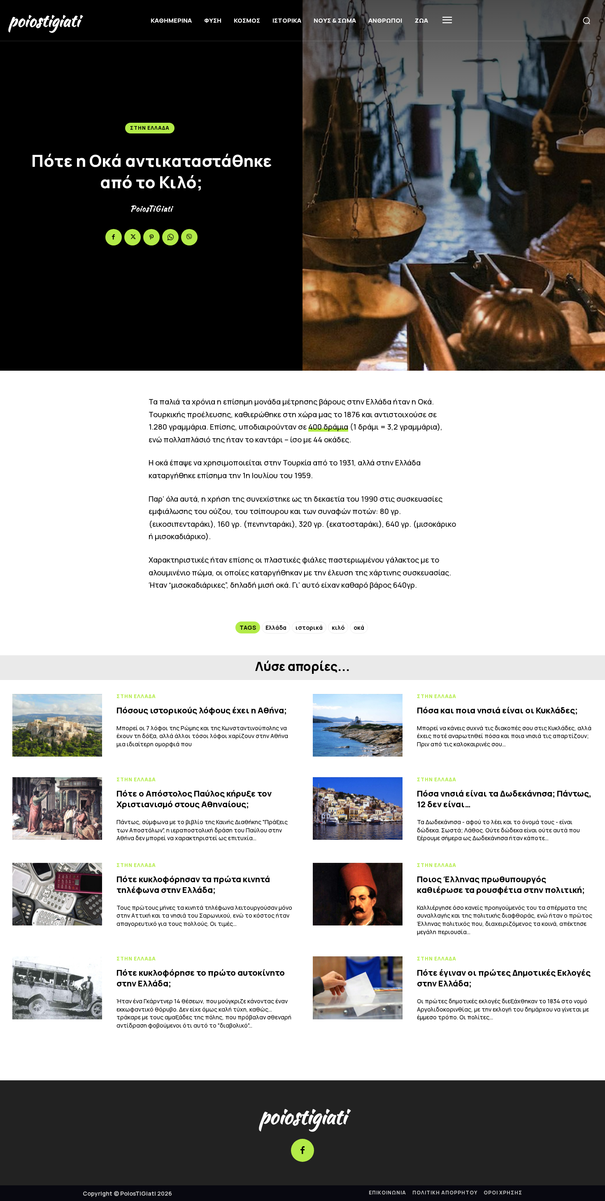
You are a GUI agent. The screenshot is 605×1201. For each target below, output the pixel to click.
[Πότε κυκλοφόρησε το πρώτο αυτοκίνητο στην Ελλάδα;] (57, 987)
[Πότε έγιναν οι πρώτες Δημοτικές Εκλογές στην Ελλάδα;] (358, 987)
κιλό (338, 627)
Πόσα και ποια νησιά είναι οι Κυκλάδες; (497, 710)
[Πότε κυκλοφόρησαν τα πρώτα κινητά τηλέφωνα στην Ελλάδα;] (57, 894)
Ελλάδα (275, 627)
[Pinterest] (151, 237)
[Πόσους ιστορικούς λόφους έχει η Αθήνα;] (57, 725)
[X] (132, 237)
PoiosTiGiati (151, 209)
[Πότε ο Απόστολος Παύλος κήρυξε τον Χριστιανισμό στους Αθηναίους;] (57, 808)
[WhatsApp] (170, 237)
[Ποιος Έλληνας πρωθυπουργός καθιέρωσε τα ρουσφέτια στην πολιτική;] (358, 894)
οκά (359, 627)
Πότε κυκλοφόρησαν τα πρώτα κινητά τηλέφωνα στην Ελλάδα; (193, 884)
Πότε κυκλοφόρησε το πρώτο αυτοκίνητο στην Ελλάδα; (200, 978)
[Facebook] (113, 237)
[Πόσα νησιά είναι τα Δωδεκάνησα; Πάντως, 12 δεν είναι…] (358, 808)
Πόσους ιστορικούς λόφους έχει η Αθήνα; (201, 710)
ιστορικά (309, 627)
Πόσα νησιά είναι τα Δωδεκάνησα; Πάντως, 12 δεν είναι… (504, 799)
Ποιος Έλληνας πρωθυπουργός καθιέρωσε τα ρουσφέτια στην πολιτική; (501, 884)
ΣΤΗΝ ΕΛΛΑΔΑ (150, 127)
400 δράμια (328, 427)
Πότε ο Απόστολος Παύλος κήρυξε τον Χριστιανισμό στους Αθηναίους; (194, 799)
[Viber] (189, 237)
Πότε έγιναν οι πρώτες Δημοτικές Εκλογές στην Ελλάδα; (504, 978)
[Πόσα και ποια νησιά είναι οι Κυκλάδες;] (358, 725)
